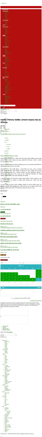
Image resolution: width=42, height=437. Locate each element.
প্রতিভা (6, 49)
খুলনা (5, 28)
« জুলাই (2, 287)
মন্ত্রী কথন (6, 102)
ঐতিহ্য (6, 83)
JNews (5, 433)
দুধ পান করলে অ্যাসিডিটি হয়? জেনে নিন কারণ (9, 250)
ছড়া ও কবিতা (7, 42)
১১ (15, 276)
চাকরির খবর (6, 151)
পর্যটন (6, 142)
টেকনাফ (6, 16)
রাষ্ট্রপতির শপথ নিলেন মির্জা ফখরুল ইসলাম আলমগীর (10, 243)
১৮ (15, 279)
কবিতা (6, 118)
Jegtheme (31, 433)
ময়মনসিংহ (6, 30)
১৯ (20, 279)
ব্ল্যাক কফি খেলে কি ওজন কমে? (6, 223)
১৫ (38, 276)
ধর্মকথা (6, 38)
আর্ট (5, 124)
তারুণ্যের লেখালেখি (8, 66)
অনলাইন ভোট (7, 74)
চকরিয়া (6, 15)
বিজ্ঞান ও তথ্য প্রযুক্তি (8, 157)
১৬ (3, 279)
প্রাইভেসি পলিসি (5, 328)
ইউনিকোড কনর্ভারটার (6, 329)
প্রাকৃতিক (8, 148)
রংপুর (5, 31)
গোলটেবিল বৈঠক (7, 37)
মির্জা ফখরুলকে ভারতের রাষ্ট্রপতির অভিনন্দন (8, 236)
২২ (38, 279)
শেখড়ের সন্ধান (7, 53)
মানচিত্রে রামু (7, 92)
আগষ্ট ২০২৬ (21, 266)
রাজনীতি (4, 56)
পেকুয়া (6, 17)
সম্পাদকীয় (6, 36)
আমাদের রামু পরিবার (8, 98)
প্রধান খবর (6, 138)
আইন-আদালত (7, 100)
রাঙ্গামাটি (6, 22)
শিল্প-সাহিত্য (5, 116)
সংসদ (6, 111)
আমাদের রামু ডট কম (18, 298)
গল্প (5, 70)
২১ (32, 279)
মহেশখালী (6, 24)
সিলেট (6, 34)
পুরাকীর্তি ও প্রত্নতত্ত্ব (8, 87)
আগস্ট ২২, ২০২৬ (3, 226)
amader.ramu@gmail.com (36, 300)
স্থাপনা (8, 146)
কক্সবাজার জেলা (5, 9)
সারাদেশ (4, 25)
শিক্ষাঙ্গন (6, 94)
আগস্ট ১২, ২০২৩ (3, 130)
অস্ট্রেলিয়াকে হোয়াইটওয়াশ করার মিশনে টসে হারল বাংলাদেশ (12, 230)
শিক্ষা (5, 95)
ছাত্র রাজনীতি (7, 61)
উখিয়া (6, 13)
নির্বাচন (4, 63)
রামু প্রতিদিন (7, 140)
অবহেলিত (6, 51)
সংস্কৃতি (6, 88)
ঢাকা (5, 26)
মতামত (4, 35)
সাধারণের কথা (7, 72)
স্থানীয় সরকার (7, 109)
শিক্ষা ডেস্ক (7, 129)
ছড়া (5, 74)
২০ (26, 279)
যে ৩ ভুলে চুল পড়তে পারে (5, 216)
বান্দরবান (6, 21)
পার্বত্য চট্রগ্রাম (5, 20)
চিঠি (5, 73)
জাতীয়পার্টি (6, 59)
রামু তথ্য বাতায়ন (7, 96)
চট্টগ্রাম (6, 27)
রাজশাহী (6, 32)
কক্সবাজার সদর (7, 12)
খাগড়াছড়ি (6, 23)
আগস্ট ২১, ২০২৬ (3, 252)
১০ (9, 276)
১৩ (26, 276)
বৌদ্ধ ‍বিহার (9, 144)
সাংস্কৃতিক (6, 91)
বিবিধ (3, 135)
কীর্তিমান (6, 48)
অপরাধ (6, 177)
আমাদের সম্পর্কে (5, 326)
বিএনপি (6, 58)
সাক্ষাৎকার (6, 39)
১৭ (9, 279)
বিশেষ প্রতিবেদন (5, 46)
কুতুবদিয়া (6, 14)
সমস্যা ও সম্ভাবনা (8, 97)
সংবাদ (6, 76)
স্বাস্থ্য (6, 183)
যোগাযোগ (4, 327)
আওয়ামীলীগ (7, 57)
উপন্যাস (6, 71)
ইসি (5, 114)
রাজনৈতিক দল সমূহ (8, 103)
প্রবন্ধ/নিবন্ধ (7, 131)
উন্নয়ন (6, 90)
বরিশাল (6, 29)
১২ (20, 276)
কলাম (5, 43)
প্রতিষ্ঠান (6, 54)
